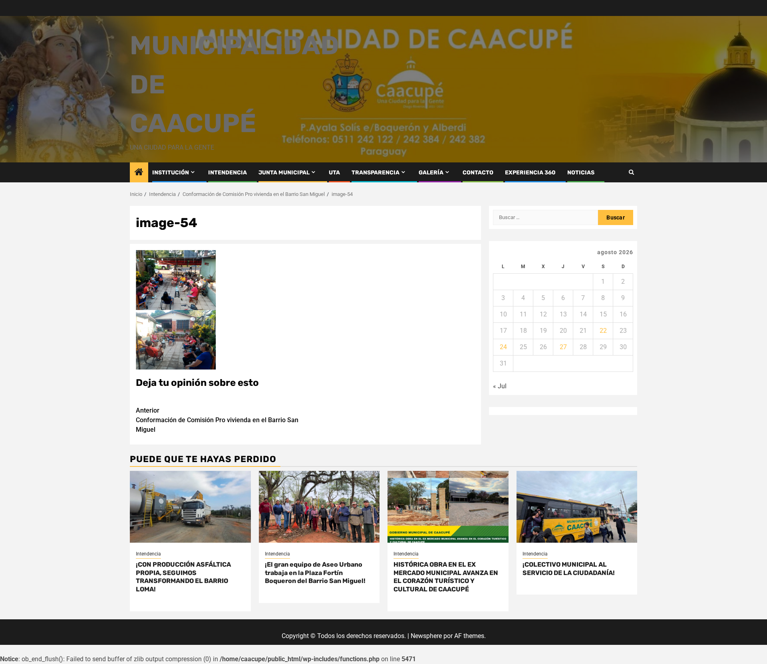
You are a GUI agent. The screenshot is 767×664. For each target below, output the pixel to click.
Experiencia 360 (530, 172)
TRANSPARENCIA (375, 172)
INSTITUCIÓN (170, 172)
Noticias (580, 172)
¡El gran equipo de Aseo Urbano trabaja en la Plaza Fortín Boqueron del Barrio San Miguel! (315, 573)
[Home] (139, 172)
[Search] (631, 172)
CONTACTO (478, 172)
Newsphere (426, 636)
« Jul (500, 386)
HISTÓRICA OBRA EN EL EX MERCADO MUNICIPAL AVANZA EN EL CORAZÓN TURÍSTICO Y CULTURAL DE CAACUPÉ (445, 577)
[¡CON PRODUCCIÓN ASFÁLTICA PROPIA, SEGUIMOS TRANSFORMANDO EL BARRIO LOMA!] (190, 507)
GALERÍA (431, 172)
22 (603, 330)
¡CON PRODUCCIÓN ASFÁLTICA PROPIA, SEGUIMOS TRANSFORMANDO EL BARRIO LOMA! (183, 577)
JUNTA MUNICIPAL (284, 172)
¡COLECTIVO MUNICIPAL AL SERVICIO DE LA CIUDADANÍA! (569, 569)
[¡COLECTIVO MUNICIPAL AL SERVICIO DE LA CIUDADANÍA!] (577, 507)
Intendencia (148, 554)
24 (503, 347)
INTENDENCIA (227, 172)
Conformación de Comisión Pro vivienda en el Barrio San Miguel (217, 420)
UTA (334, 172)
